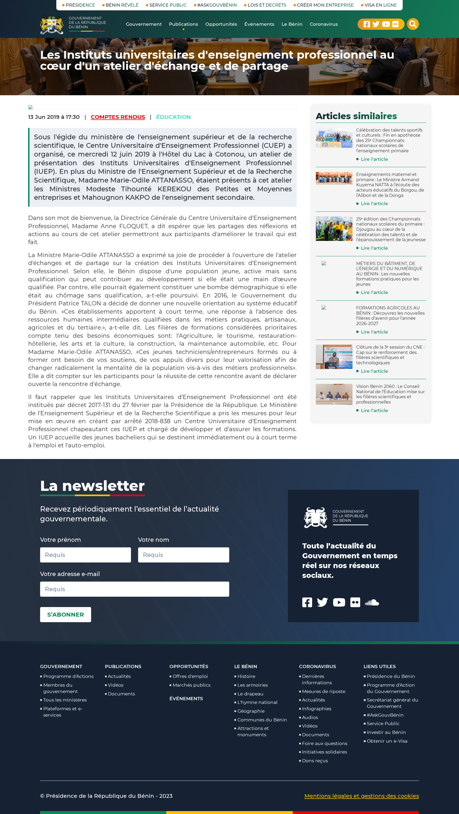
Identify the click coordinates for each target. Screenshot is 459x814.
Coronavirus (317, 666)
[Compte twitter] (376, 24)
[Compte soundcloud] (372, 602)
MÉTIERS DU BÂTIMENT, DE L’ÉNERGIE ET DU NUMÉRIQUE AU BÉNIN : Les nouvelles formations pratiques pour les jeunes (389, 274)
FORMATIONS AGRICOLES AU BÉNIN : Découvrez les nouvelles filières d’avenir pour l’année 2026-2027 (390, 315)
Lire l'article (374, 159)
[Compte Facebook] (367, 24)
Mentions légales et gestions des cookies (361, 796)
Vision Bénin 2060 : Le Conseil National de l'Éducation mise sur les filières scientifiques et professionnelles (390, 394)
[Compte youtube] (386, 24)
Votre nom (153, 539)
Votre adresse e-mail (70, 573)
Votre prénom (60, 539)
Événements (186, 698)
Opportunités (188, 666)
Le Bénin (245, 666)
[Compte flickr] (395, 24)
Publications (123, 666)
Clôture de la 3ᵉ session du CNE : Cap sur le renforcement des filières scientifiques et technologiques (390, 354)
